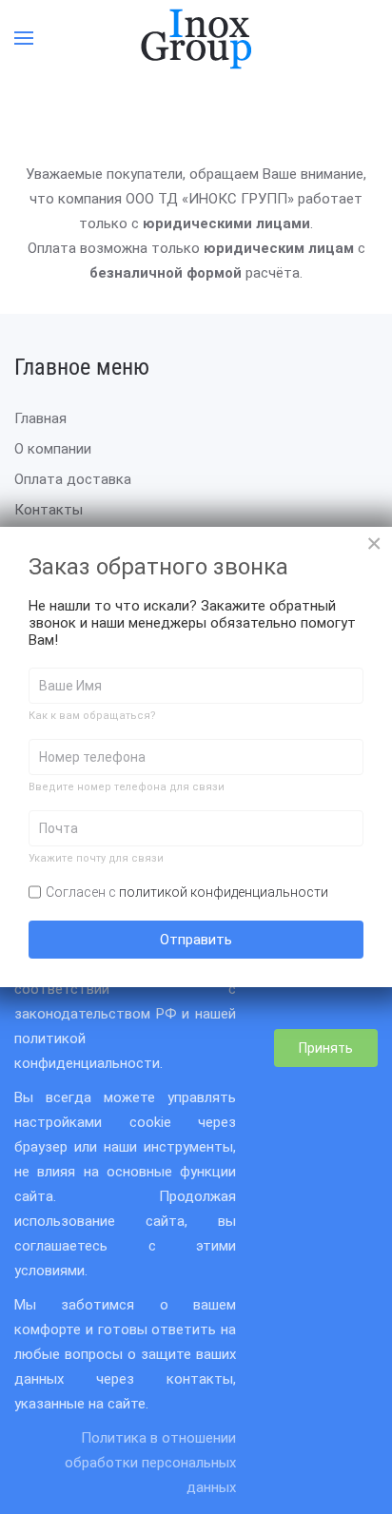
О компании (52, 448)
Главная (40, 418)
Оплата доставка (72, 479)
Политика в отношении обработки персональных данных (150, 1462)
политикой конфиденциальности (223, 892)
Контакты (48, 509)
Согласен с (187, 892)
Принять (326, 1048)
